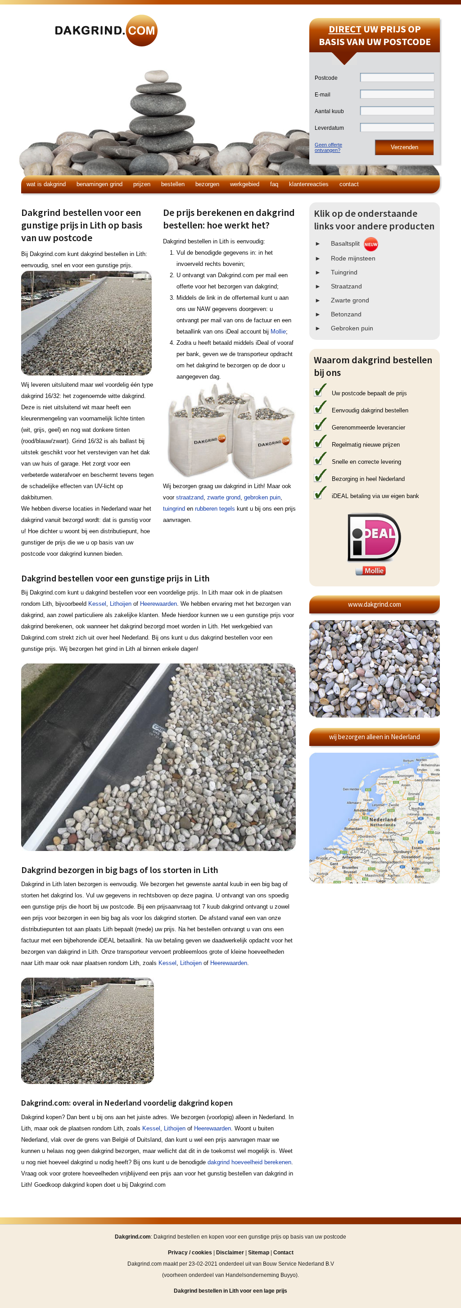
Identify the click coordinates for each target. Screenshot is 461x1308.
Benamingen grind (99, 184)
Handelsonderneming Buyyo (261, 1275)
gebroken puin (262, 497)
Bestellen (173, 184)
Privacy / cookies (190, 1252)
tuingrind (174, 508)
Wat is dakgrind (46, 184)
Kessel (97, 603)
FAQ (274, 184)
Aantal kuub (329, 111)
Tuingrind (344, 272)
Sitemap (258, 1252)
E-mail (322, 94)
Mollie (278, 331)
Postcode (326, 78)
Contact (349, 184)
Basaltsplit (345, 243)
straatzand (189, 497)
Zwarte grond (350, 300)
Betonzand (346, 314)
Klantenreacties (309, 184)
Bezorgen (207, 184)
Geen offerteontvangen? (328, 147)
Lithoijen (120, 603)
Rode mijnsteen (353, 258)
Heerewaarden (158, 603)
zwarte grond (223, 497)
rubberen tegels (215, 508)
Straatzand (346, 286)
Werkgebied (244, 184)
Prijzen (141, 184)
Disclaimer (230, 1252)
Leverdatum (329, 128)
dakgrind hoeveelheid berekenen (249, 1162)
